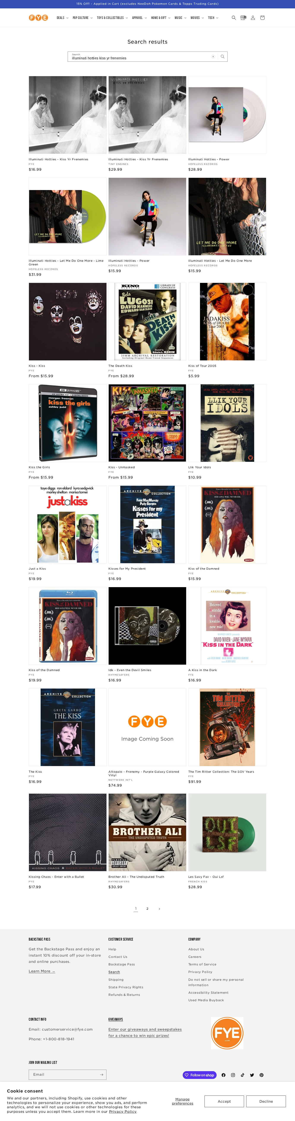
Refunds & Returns (124, 994)
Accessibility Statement (208, 992)
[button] (62, 18)
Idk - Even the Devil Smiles (129, 670)
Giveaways (115, 1019)
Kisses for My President (127, 568)
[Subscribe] (101, 1075)
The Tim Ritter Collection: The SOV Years (221, 771)
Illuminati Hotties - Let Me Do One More (220, 260)
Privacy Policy (123, 1112)
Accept (224, 1101)
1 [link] (136, 909)
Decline (266, 1101)
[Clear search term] (213, 56)
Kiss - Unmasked (121, 467)
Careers (194, 957)
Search (114, 972)
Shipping (116, 979)
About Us (196, 949)
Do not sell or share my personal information (216, 982)
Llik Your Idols (199, 467)
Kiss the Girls (39, 467)
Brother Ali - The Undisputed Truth (136, 876)
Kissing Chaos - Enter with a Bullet (56, 876)
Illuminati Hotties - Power (209, 159)
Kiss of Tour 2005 (202, 365)
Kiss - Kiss (37, 365)
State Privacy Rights (125, 987)
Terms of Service (202, 964)
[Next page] (159, 909)
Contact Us (117, 957)
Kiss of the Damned (203, 568)
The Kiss (35, 771)
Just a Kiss (37, 568)
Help (112, 949)
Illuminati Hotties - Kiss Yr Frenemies (59, 159)
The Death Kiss (120, 365)
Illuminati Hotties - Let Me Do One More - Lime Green (66, 262)
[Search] (222, 56)
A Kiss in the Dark (202, 670)
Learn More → (42, 971)
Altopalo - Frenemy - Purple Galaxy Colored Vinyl (143, 773)
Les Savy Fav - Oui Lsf (206, 876)
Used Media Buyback (206, 1000)
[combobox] (147, 56)
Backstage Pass (121, 964)
